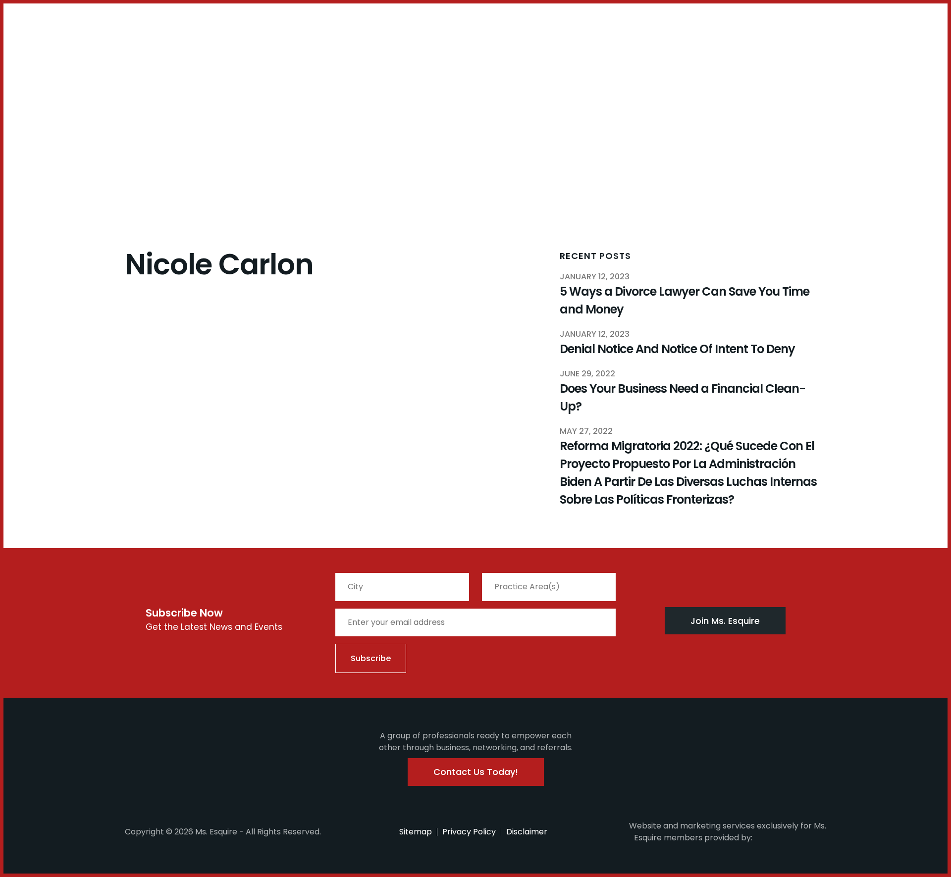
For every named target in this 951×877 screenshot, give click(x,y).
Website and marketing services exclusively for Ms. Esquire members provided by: (727, 831)
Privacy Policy (469, 831)
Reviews (343, 52)
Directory (301, 52)
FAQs (174, 52)
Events (146, 52)
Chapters (94, 52)
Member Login (34, 27)
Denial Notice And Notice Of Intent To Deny (677, 349)
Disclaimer (526, 831)
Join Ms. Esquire (725, 621)
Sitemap (415, 831)
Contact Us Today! (475, 772)
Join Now (47, 58)
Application (215, 52)
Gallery (261, 52)
